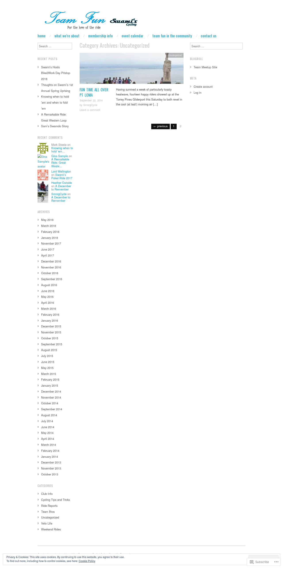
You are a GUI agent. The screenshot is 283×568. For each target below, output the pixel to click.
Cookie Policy (87, 561)
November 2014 (51, 397)
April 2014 (47, 439)
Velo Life (46, 523)
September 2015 (51, 344)
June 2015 (47, 362)
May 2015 (47, 368)
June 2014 (47, 427)
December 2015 (51, 326)
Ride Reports (49, 505)
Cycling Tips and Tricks (55, 500)
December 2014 (51, 391)
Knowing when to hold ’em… (62, 149)
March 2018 (48, 226)
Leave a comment (90, 110)
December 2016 (51, 261)
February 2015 (50, 379)
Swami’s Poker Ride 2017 (61, 176)
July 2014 (47, 421)
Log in (197, 92)
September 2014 (51, 409)
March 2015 (48, 374)
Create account (203, 86)
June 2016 (47, 291)
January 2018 (49, 238)
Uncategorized (175, 55)
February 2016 (50, 314)
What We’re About (66, 36)
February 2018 (50, 232)
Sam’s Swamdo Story (55, 126)
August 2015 (49, 350)
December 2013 (51, 462)
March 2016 (48, 308)
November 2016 (51, 267)
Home (42, 36)
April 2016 (47, 302)
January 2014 (49, 456)
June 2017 (47, 249)
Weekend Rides (51, 529)
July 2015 (47, 356)
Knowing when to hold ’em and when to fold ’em (55, 102)
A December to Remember (61, 187)
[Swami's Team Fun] (88, 21)
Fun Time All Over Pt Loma (94, 92)
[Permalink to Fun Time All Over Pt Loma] (132, 69)
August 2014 (49, 415)
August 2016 (49, 285)
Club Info (47, 494)
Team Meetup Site (205, 67)
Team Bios (48, 511)
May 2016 (47, 296)
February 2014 (50, 450)
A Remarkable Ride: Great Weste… (60, 162)
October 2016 (49, 273)
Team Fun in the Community (172, 36)
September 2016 (51, 279)
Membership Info (100, 36)
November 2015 (51, 332)
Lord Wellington (61, 171)
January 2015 (49, 385)
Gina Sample (59, 156)
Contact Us (208, 36)
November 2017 (51, 243)
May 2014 (47, 433)
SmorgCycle (90, 105)
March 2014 (48, 445)
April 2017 (47, 255)
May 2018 (47, 220)
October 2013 (49, 474)
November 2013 (51, 468)
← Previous (160, 126)
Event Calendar (132, 36)
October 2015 (49, 338)
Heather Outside (61, 182)
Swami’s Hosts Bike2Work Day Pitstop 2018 (55, 73)
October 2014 (49, 403)
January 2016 (49, 320)
